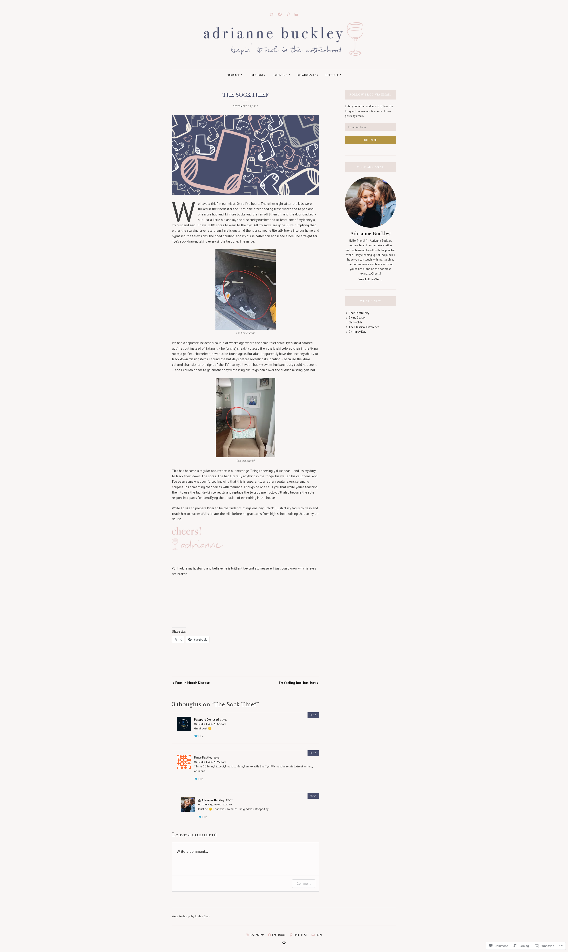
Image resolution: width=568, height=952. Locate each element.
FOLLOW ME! (370, 140)
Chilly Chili (355, 322)
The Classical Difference (364, 327)
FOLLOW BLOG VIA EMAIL (370, 94)
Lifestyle (332, 75)
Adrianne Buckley (213, 800)
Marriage (233, 75)
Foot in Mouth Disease (192, 683)
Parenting (280, 75)
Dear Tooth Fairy (359, 313)
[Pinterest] (288, 13)
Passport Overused (206, 719)
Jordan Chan (202, 916)
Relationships (308, 75)
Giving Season (357, 317)
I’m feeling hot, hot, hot (297, 683)
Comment (304, 883)
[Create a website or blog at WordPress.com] (284, 943)
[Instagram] (272, 13)
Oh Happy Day (357, 332)
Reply (313, 715)
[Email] (296, 13)
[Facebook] (280, 13)
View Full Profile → (370, 279)
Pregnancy (257, 75)
